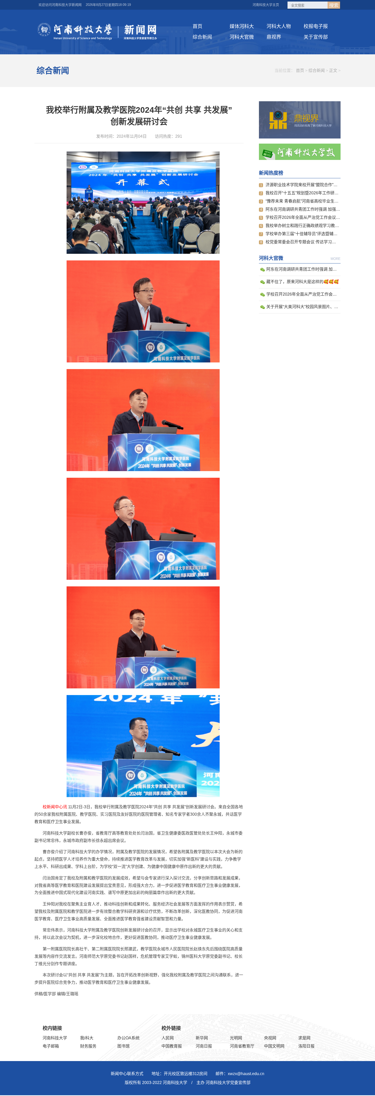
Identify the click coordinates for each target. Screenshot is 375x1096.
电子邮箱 (51, 1046)
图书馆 (123, 1046)
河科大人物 (279, 26)
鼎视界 (274, 37)
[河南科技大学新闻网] (98, 31)
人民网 (167, 1038)
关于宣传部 (316, 37)
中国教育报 (171, 1046)
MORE (336, 259)
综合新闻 (202, 37)
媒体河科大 (242, 26)
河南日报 (204, 1046)
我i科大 (86, 1038)
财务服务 (88, 1046)
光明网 (236, 1038)
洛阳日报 (306, 1046)
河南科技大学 (55, 1038)
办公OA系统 (128, 1038)
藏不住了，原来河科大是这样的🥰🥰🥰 (302, 282)
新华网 (202, 1038)
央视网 (270, 1038)
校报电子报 (316, 26)
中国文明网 (274, 1046)
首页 (197, 26)
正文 (333, 70)
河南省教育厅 (242, 1046)
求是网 (304, 1038)
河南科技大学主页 (266, 5)
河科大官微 (242, 37)
